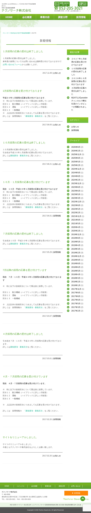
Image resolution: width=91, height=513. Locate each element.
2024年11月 (76, 169)
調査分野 (63, 17)
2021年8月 (75, 220)
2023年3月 (75, 198)
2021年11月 (76, 216)
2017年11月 (76, 289)
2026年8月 (75, 147)
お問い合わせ (75, 486)
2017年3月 (75, 307)
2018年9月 (75, 260)
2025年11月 (76, 154)
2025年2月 (75, 165)
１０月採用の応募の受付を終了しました (78, 72)
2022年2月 (75, 213)
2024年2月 (75, 180)
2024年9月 (75, 173)
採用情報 (81, 17)
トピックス (20, 486)
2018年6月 (75, 267)
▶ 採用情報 (76, 493)
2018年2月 (75, 282)
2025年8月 (75, 158)
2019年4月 (75, 245)
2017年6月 (75, 300)
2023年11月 (76, 183)
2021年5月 (75, 223)
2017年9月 (75, 293)
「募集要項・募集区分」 (34, 116)
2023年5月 (75, 194)
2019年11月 (76, 234)
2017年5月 (75, 304)
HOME (9, 17)
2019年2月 (75, 253)
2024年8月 (75, 176)
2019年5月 (75, 242)
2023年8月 (75, 187)
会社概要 (27, 17)
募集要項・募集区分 (18, 156)
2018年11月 (76, 256)
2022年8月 (75, 205)
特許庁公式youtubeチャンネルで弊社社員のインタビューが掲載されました (79, 104)
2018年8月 (75, 263)
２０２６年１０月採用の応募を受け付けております (78, 81)
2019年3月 (75, 249)
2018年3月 (75, 278)
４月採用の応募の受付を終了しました (78, 91)
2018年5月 (75, 271)
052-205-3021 (10, 499)
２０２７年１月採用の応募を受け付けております (78, 62)
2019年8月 (75, 238)
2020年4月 (75, 227)
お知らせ (57, 73)
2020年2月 (75, 231)
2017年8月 (75, 296)
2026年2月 (75, 151)
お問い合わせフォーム (12, 65)
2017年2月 (75, 311)
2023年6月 (75, 191)
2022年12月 (76, 202)
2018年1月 (75, 285)
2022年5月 (75, 209)
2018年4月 (75, 274)
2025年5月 (75, 162)
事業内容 (45, 17)
